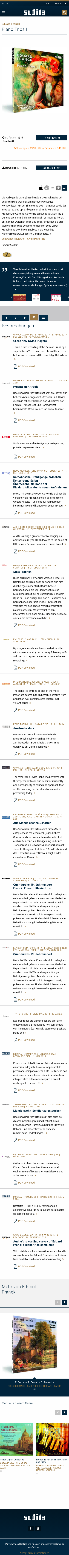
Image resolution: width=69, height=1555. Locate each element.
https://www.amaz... (36, 337)
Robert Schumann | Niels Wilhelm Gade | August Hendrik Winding (50, 1468)
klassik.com (21, 948)
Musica (17, 1054)
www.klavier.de (23, 878)
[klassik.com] (6, 947)
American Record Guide (27, 527)
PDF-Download (26, 366)
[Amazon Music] (53, 187)
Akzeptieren (26, 1553)
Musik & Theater (23, 565)
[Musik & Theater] (6, 565)
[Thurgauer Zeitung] (6, 1104)
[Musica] (6, 1053)
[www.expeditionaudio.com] (6, 767)
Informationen (41, 1553)
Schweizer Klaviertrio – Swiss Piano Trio (23, 238)
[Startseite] (34, 12)
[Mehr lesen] (15, 359)
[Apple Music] (41, 187)
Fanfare (18, 639)
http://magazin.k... (51, 950)
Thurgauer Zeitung (25, 1104)
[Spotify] (47, 187)
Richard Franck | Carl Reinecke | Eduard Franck (34, 1386)
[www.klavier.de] (6, 878)
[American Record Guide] (6, 526)
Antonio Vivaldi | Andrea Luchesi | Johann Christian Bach (15, 1465)
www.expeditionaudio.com (29, 768)
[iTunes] (59, 187)
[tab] (6, 318)
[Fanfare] (6, 638)
